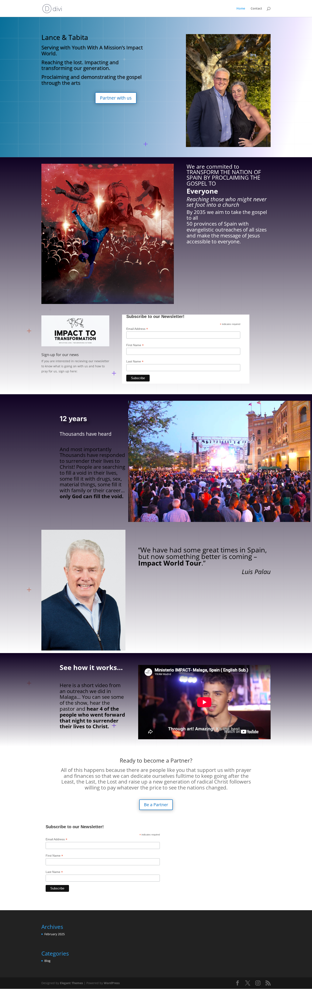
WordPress (112, 983)
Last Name (134, 361)
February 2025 (54, 934)
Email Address (137, 329)
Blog (47, 961)
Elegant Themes (71, 983)
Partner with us (116, 98)
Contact (256, 8)
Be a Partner (156, 804)
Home (240, 8)
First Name (135, 345)
